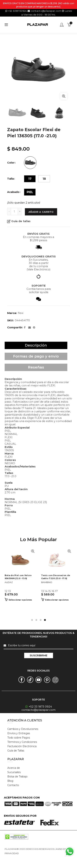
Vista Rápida (33, 551)
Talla (10, 178)
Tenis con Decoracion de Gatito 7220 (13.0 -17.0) (55, 577)
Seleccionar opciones (20, 600)
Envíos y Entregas (18, 733)
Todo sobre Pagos (18, 737)
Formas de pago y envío (36, 356)
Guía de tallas (20, 221)
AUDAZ (9, 582)
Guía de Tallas (15, 750)
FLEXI (20, 313)
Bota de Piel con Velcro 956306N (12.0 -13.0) (18, 577)
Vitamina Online (28, 853)
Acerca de (13, 767)
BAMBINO (46, 582)
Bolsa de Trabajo (17, 776)
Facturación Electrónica (22, 746)
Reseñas (36, 367)
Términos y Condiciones (22, 742)
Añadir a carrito (41, 211)
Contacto (13, 785)
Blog (10, 780)
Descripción (36, 345)
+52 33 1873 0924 (40, 706)
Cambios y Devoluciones (22, 729)
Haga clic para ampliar (63, 96)
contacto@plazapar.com (46, 10)
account (61, 24)
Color (11, 162)
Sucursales (14, 772)
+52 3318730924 (17, 10)
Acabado (13, 192)
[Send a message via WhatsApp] (69, 851)
